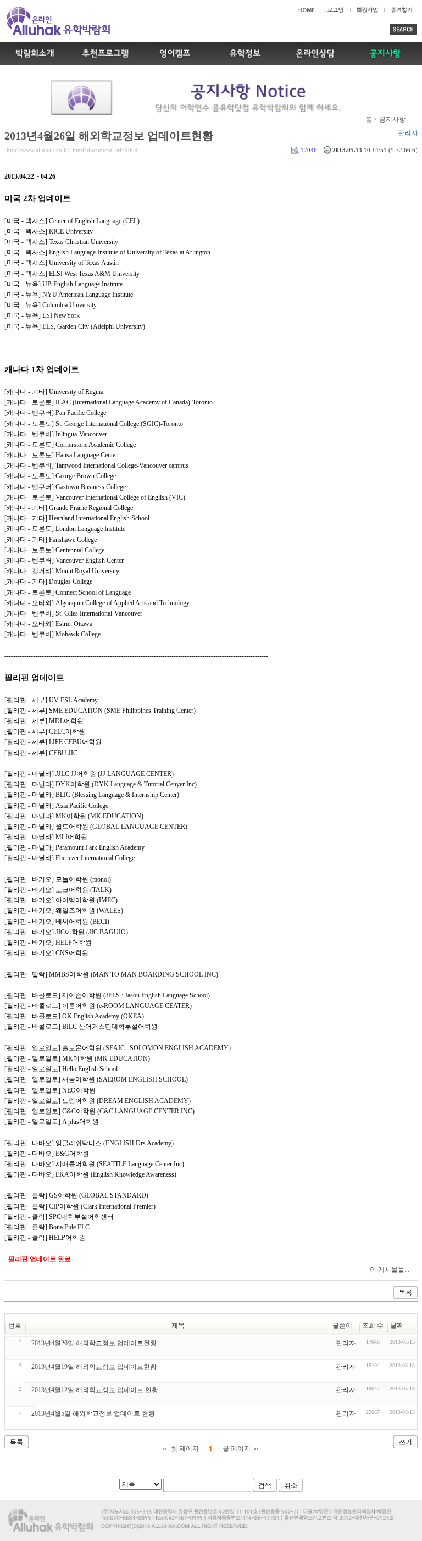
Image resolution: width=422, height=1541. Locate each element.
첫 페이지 (185, 1449)
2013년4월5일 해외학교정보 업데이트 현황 (93, 1413)
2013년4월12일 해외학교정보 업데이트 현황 (94, 1390)
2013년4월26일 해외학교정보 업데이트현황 (108, 136)
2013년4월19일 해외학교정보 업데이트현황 (94, 1367)
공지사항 (392, 119)
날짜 (396, 1325)
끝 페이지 (237, 1449)
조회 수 (373, 1325)
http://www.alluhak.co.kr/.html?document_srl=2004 (72, 150)
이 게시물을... (389, 1269)
